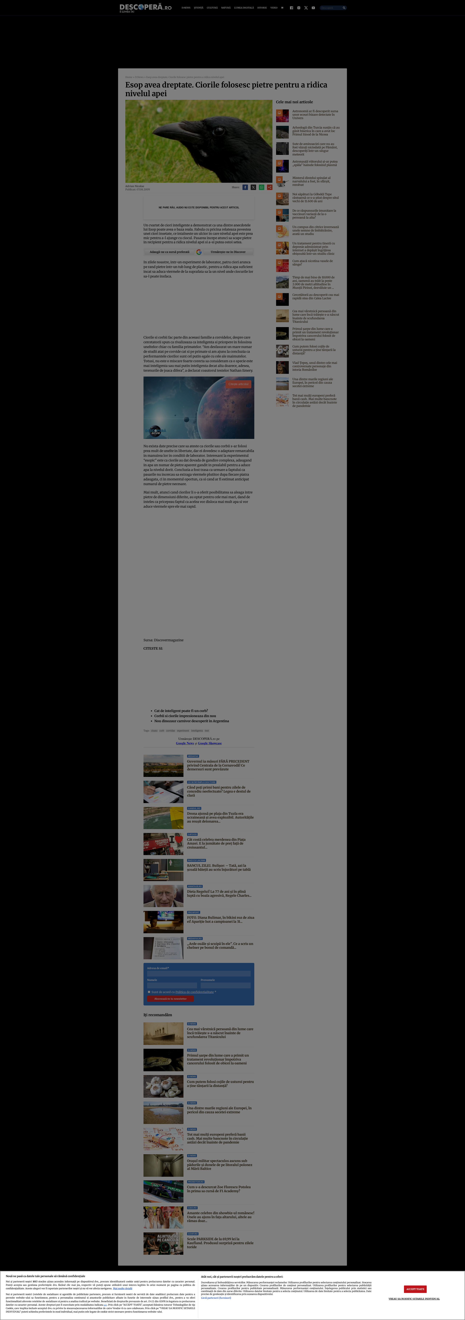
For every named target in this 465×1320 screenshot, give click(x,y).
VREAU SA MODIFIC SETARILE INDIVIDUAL (414, 1298)
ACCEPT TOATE (415, 1289)
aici (105, 1305)
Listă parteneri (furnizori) (216, 1297)
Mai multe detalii (122, 1288)
